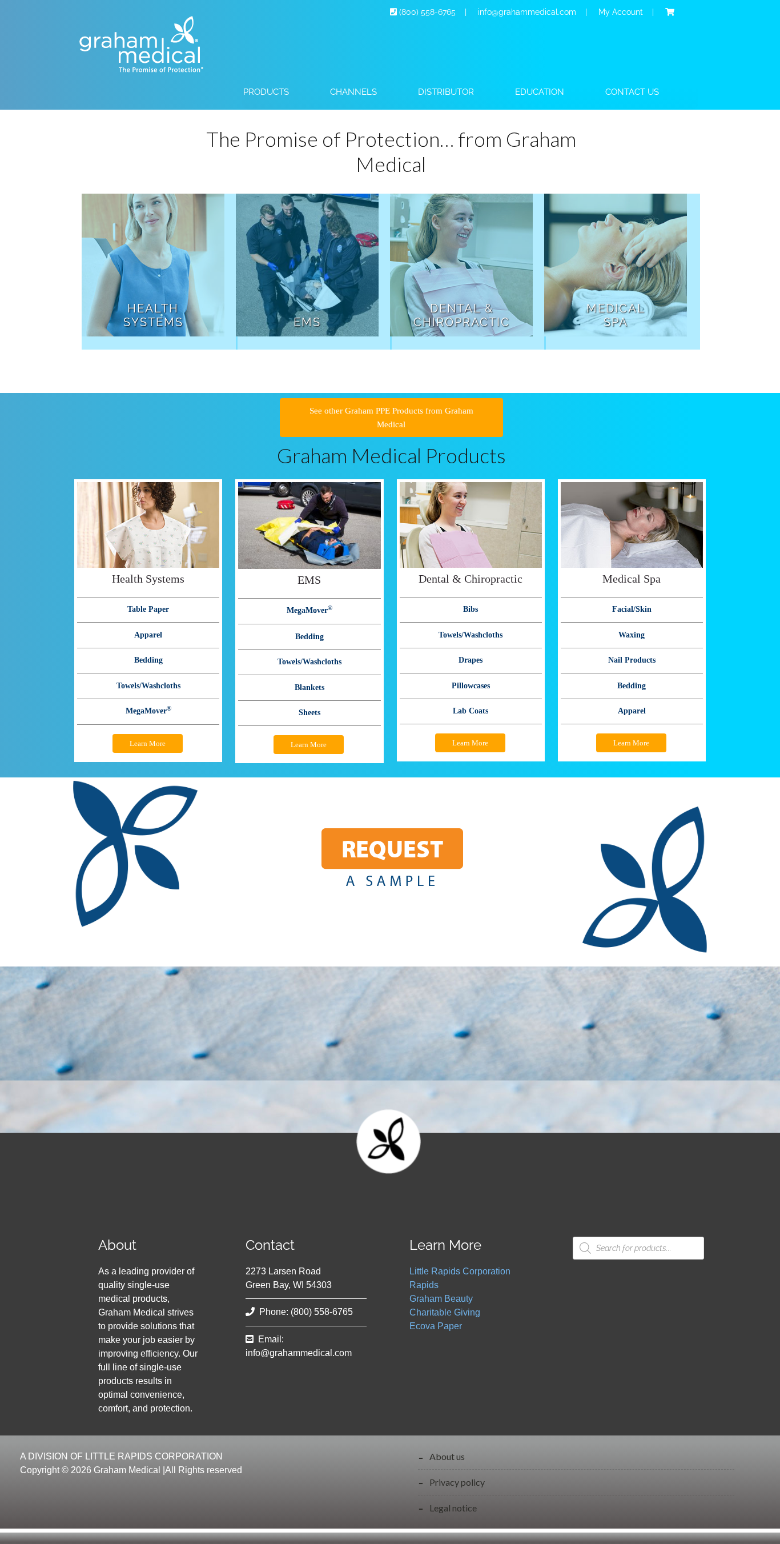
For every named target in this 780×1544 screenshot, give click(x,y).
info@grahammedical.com (299, 1353)
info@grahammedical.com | (536, 12)
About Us (447, 1456)
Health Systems (153, 315)
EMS (307, 322)
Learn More (148, 743)
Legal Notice (453, 1507)
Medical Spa (615, 315)
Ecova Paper (435, 1326)
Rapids (424, 1285)
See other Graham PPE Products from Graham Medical (391, 417)
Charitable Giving (444, 1312)
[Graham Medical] (147, 77)
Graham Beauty (441, 1299)
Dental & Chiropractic (461, 315)
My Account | (630, 12)
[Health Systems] (153, 267)
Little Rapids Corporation (459, 1271)
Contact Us (632, 92)
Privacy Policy (457, 1482)
